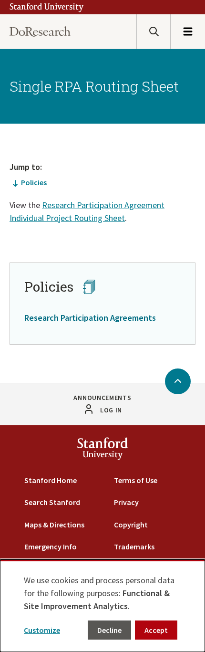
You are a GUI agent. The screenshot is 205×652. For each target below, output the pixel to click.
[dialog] (102, 605)
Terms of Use (135, 480)
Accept (156, 630)
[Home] (40, 31)
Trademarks (134, 546)
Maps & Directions (54, 524)
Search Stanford (52, 502)
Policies (34, 182)
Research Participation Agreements (90, 317)
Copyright (131, 524)
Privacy (126, 502)
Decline (109, 630)
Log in (111, 410)
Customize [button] (42, 630)
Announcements (102, 397)
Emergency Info (50, 546)
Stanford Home (50, 480)
